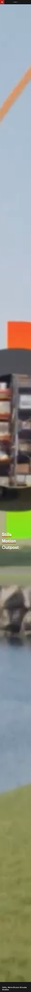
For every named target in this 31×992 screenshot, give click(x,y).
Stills (7, 534)
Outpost (10, 547)
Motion (9, 541)
